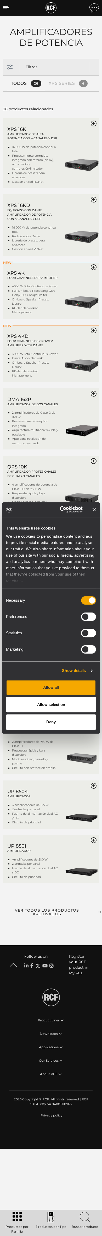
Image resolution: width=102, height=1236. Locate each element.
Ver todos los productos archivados (47, 912)
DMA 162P (19, 399)
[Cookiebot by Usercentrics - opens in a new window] (62, 509)
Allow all (51, 687)
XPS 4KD (18, 336)
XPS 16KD (18, 205)
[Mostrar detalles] (81, 156)
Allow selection (51, 704)
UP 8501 (16, 846)
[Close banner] (94, 509)
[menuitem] (51, 1115)
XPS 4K (16, 273)
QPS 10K (17, 467)
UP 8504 (17, 791)
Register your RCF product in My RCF (78, 964)
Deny (51, 722)
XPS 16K (16, 129)
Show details (74, 670)
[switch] (88, 616)
